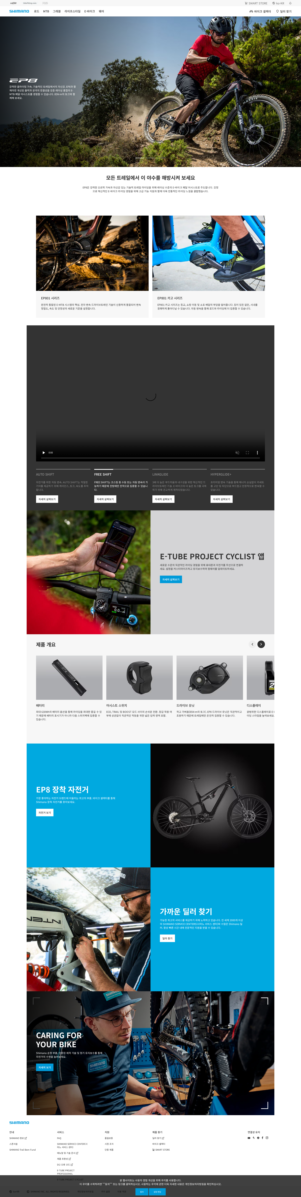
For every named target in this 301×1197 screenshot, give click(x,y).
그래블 (57, 11)
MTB (46, 11)
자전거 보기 (45, 812)
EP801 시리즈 (50, 298)
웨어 (101, 11)
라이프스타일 (73, 11)
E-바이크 (89, 11)
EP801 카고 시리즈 (169, 298)
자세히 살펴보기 (47, 499)
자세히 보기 (45, 1067)
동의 (142, 1191)
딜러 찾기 (167, 938)
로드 (36, 11)
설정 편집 (157, 1191)
